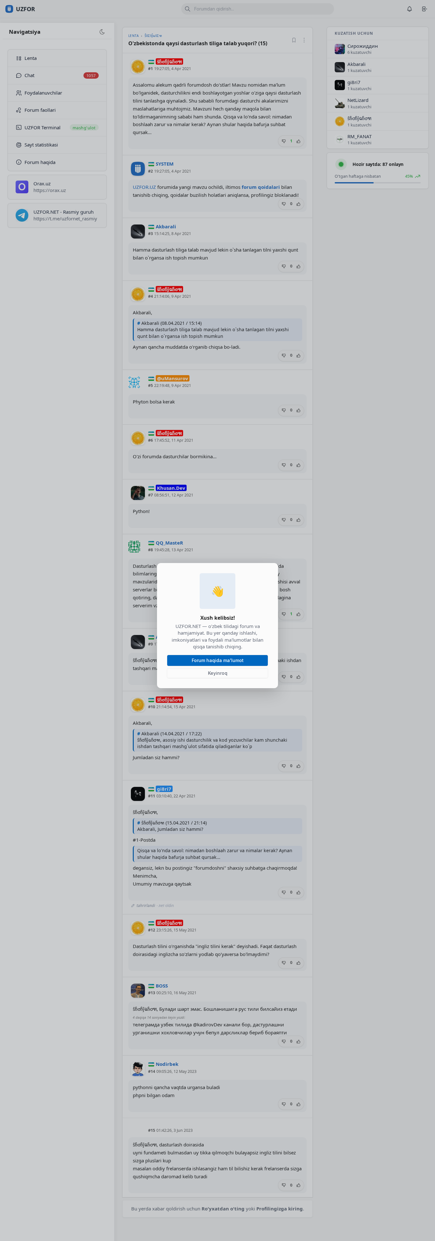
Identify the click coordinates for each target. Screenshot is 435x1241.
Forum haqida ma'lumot (218, 660)
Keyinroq (217, 673)
